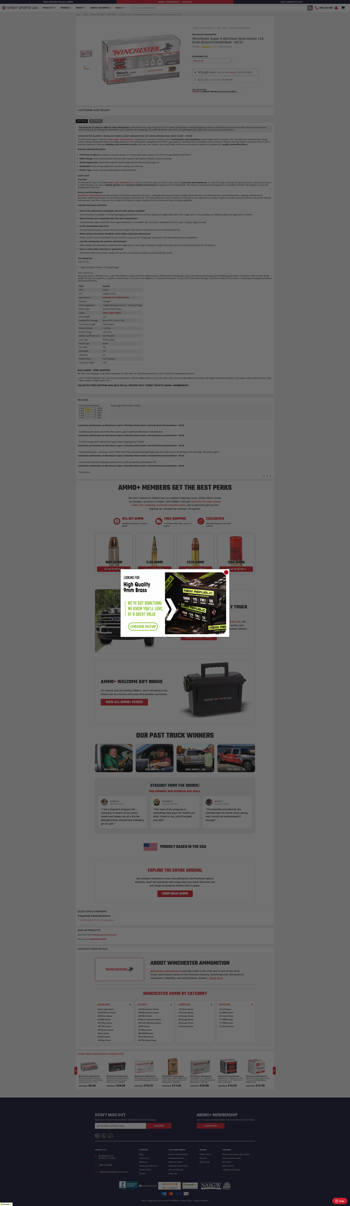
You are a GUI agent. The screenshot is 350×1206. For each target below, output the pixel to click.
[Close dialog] (226, 572)
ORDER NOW (143, 626)
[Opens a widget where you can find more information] (339, 1201)
